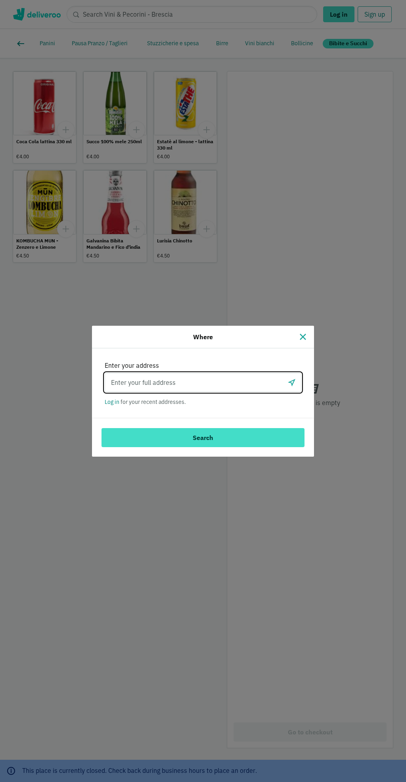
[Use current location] (291, 382)
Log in (112, 401)
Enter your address (132, 365)
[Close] (303, 337)
